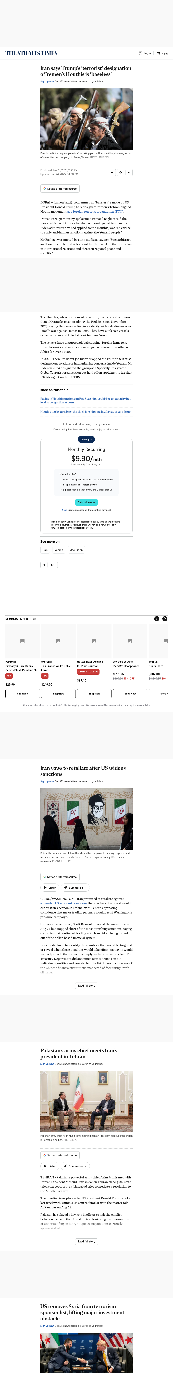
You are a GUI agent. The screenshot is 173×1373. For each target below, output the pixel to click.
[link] (31, 53)
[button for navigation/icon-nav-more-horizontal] (129, 172)
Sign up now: (47, 81)
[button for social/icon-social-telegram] (112, 172)
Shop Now (22, 693)
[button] (144, 53)
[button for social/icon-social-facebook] (120, 172)
